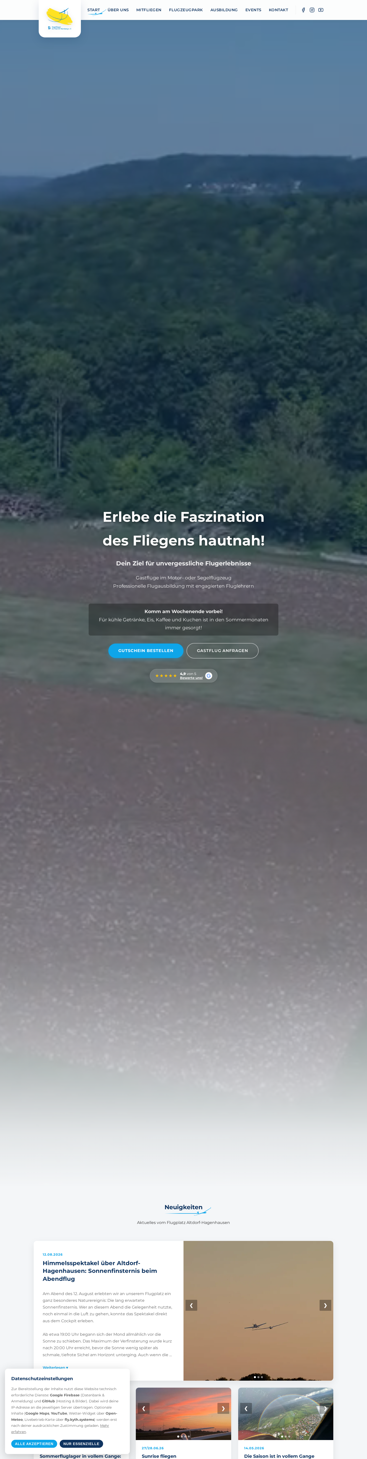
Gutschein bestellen (146, 650)
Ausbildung (224, 9)
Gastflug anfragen (222, 650)
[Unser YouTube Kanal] (320, 10)
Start (93, 9)
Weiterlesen (55, 1367)
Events (253, 9)
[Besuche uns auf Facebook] (303, 10)
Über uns (118, 9)
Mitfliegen (149, 9)
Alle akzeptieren (34, 1444)
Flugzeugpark (186, 9)
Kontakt (278, 9)
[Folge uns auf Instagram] (312, 10)
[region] (258, 1311)
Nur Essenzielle (81, 1444)
